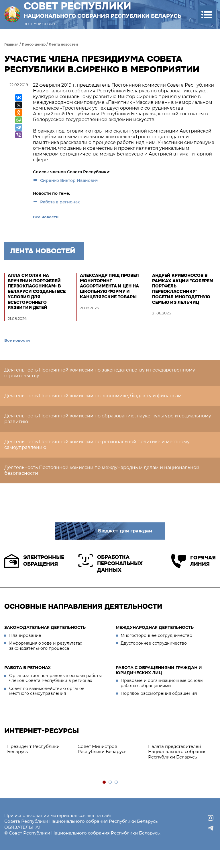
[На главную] (12, 14)
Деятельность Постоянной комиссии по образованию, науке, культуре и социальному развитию (107, 418)
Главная (11, 44)
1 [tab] (104, 782)
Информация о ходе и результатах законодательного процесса (45, 646)
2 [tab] (110, 782)
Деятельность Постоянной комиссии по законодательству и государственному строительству (99, 372)
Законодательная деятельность (45, 627)
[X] (18, 105)
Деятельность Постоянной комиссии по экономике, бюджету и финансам (93, 395)
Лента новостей (63, 44)
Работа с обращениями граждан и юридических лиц (159, 670)
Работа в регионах (60, 202)
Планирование (25, 635)
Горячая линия (203, 561)
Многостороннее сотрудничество (156, 635)
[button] (207, 14)
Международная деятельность (155, 627)
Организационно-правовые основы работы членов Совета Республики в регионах (55, 678)
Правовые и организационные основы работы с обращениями (162, 683)
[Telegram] (18, 127)
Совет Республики (102, 10)
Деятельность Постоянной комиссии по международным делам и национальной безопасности (101, 470)
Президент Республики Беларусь (33, 749)
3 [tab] (116, 782)
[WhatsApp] (18, 119)
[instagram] (210, 818)
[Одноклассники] (18, 112)
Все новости (45, 217)
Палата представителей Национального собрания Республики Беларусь (177, 752)
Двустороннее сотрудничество (154, 643)
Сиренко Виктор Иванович (69, 180)
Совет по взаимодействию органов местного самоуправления (47, 691)
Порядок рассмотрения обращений (159, 693)
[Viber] (18, 134)
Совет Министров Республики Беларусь (102, 749)
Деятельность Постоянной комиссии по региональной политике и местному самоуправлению (97, 444)
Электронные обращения (43, 560)
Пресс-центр (34, 44)
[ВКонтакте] (18, 97)
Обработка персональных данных (120, 563)
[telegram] (210, 828)
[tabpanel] (39, 749)
